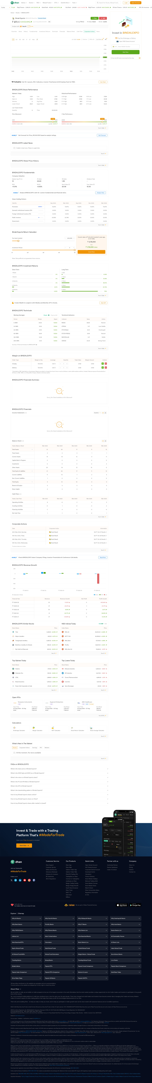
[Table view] (103, 413)
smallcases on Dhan (71, 881)
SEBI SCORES (29, 1031)
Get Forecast (102, 135)
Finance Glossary (90, 876)
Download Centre (90, 872)
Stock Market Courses (91, 883)
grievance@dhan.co (63, 1021)
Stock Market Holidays (91, 878)
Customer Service (51, 867)
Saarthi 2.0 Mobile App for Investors (110, 1076)
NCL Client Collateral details (117, 1073)
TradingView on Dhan (72, 876)
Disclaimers (32, 1076)
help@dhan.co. (37, 1018)
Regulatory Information (91, 892)
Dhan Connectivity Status (92, 890)
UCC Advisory (94, 1073)
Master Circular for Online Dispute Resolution (130, 1076)
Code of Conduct (112, 869)
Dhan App (68, 865)
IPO (41, 747)
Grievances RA (51, 1076)
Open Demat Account (91, 865)
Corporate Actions (24, 747)
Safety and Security (51, 869)
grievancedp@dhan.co (86, 1021)
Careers (131, 869)
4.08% (55, 291)
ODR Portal (41, 1073)
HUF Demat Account (91, 867)
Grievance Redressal (51, 872)
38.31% (105, 283)
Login (126, 2)
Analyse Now (100, 192)
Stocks (18, 12)
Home (12, 12)
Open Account (136, 2)
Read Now (103, 557)
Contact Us (132, 872)
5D (16, 39)
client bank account (19, 1015)
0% (56, 274)
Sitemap (21, 913)
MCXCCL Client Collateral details (132, 1073)
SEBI (19, 1073)
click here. (106, 1022)
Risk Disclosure (71, 1076)
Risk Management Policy (61, 1076)
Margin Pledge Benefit (72, 885)
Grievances (45, 1076)
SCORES (36, 1073)
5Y (30, 39)
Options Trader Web (71, 872)
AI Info (87, 894)
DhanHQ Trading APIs (72, 874)
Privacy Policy (38, 1076)
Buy (95, 18)
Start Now (125, 52)
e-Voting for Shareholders (104, 1073)
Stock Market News (90, 885)
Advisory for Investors (52, 874)
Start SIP (103, 303)
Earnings (34, 747)
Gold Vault (69, 894)
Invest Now (91, 252)
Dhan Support (50, 865)
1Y (26, 39)
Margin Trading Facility (72, 883)
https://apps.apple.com (106, 1032)
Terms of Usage (24, 1076)
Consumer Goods (42, 18)
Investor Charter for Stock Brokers (52, 1073)
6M (23, 39)
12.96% (105, 278)
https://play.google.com (80, 1032)
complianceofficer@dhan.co (75, 1022)
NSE (75, 1068)
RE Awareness (50, 876)
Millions (68, 897)
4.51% (55, 287)
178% (105, 291)
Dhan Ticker (69, 890)
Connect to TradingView (72, 878)
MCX (77, 1068)
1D (13, 39)
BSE (72, 1068)
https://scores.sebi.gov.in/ (25, 1032)
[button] (59, 769)
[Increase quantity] (67, 363)
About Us (131, 865)
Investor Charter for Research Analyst (81, 1073)
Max (33, 39)
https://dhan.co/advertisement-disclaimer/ (59, 1065)
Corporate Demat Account (92, 869)
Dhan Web (69, 867)
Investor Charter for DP (66, 1073)
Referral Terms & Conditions (94, 1076)
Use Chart (103, 82)
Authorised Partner (112, 865)
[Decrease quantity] (60, 363)
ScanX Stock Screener (72, 888)
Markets (47, 747)
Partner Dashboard (112, 867)
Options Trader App (71, 869)
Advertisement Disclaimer (82, 1076)
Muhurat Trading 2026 (91, 881)
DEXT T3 (68, 892)
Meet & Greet (89, 888)
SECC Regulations (51, 878)
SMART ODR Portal (37, 1031)
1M (20, 39)
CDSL (31, 1073)
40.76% (105, 287)
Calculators (88, 874)
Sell (104, 18)
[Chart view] (105, 413)
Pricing (131, 867)
